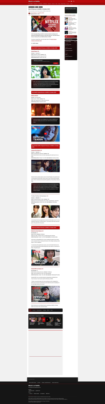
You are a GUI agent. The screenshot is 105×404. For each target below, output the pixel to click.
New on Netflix (30, 3)
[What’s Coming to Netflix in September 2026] (41, 320)
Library (71, 3)
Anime (56, 3)
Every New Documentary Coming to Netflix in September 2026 (58, 324)
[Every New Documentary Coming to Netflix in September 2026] (58, 320)
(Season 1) (35, 51)
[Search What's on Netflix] (73, 1)
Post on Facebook (39, 310)
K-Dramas (53, 3)
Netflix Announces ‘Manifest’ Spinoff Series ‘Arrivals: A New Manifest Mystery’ (72, 28)
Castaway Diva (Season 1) (36, 150)
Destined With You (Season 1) (37, 268)
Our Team (39, 382)
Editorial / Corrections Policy (46, 382)
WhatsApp (44, 310)
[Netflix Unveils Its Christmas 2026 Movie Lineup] (33, 320)
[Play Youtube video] (45, 134)
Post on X (34, 310)
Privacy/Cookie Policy (55, 382)
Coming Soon (36, 3)
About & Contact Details (32, 382)
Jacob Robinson (34, 12)
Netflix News (45, 3)
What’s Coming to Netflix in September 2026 (41, 323)
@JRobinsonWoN (41, 12)
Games (59, 3)
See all (75, 41)
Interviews (49, 3)
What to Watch (63, 3)
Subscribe (55, 63)
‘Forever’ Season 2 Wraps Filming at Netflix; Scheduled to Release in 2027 (73, 19)
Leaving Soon (40, 3)
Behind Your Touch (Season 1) (37, 230)
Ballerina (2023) (34, 95)
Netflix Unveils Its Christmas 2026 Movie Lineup (32, 323)
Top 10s (67, 3)
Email (48, 310)
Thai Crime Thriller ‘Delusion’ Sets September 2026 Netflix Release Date (72, 33)
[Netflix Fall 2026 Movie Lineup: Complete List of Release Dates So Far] (49, 320)
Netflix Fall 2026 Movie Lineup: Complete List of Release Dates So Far (49, 324)
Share (52, 310)
